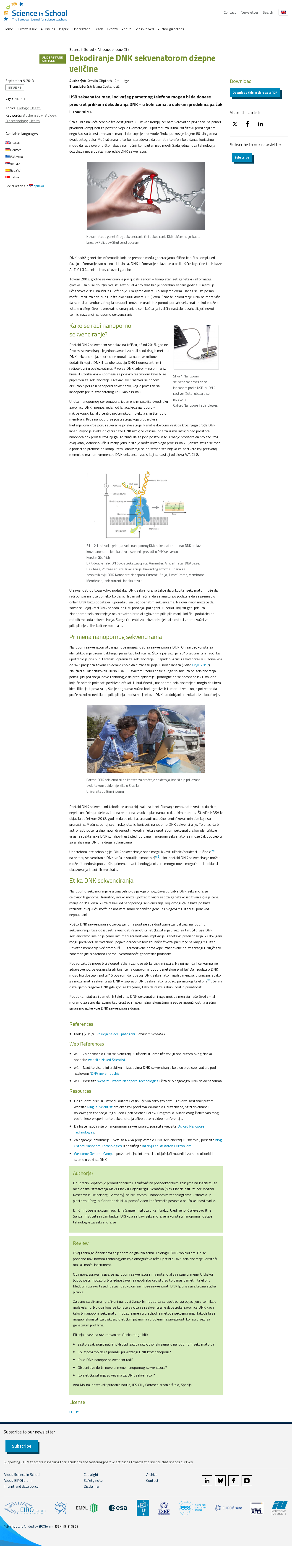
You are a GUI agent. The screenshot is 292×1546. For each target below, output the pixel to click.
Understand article (52, 59)
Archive (151, 1474)
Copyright (91, 1474)
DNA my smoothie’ (105, 1073)
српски (15, 163)
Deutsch (15, 149)
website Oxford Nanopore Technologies (128, 1081)
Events (112, 29)
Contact (230, 12)
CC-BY (74, 1412)
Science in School (81, 49)
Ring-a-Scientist (100, 1107)
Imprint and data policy (21, 1486)
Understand (81, 29)
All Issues (48, 29)
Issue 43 (121, 49)
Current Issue (27, 29)
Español (15, 170)
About (126, 29)
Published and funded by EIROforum (28, 1526)
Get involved (144, 29)
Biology (23, 108)
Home (8, 29)
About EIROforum (17, 1480)
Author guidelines (170, 29)
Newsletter (249, 12)
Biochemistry (33, 115)
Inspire (64, 29)
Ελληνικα (16, 156)
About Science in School (22, 1474)
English (15, 143)
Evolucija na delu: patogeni (115, 1034)
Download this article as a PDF (255, 92)
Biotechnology (16, 120)
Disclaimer (91, 1486)
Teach (98, 29)
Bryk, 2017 (200, 665)
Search (268, 12)
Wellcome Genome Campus (94, 1153)
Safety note (93, 1480)
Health (35, 108)
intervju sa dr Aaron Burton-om (166, 1146)
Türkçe (14, 177)
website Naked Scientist (106, 1059)
